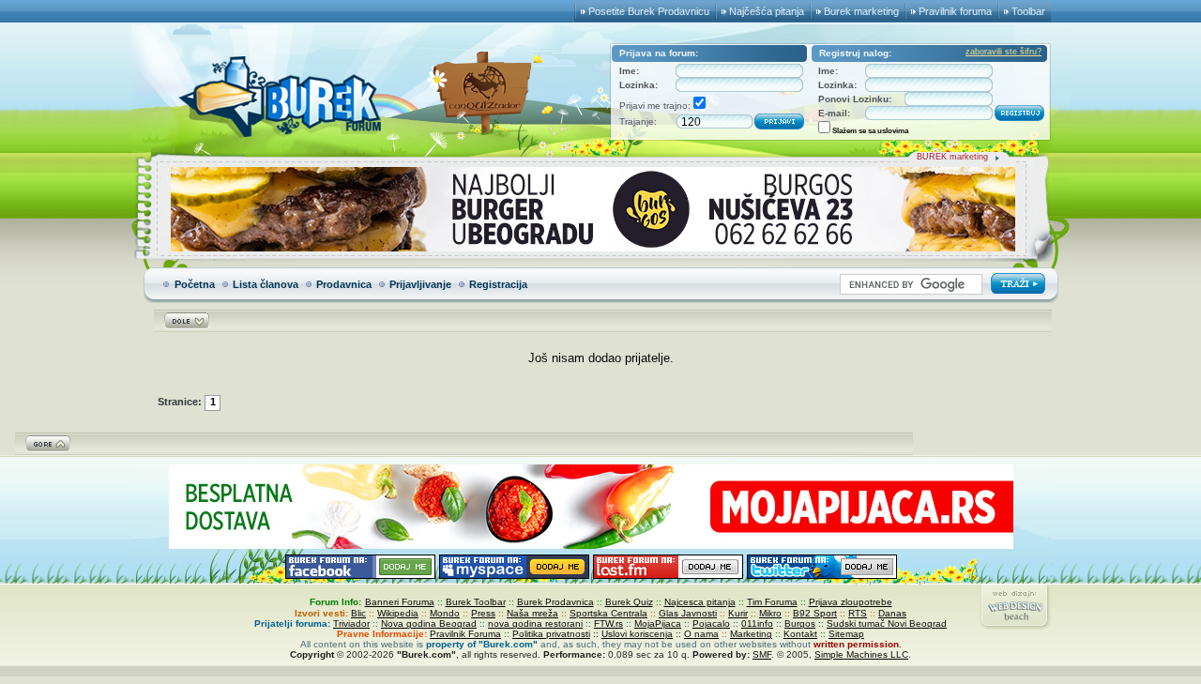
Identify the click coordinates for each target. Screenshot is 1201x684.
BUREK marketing (952, 156)
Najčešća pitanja (766, 11)
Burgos (799, 623)
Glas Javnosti (688, 613)
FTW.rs (608, 623)
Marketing (751, 634)
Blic (358, 613)
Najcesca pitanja (700, 602)
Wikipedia (397, 613)
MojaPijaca (657, 623)
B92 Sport (815, 613)
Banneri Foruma (399, 602)
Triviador (351, 623)
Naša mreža (532, 613)
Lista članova (265, 284)
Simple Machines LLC (861, 654)
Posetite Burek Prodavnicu (648, 11)
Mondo (445, 613)
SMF (762, 654)
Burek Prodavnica (555, 602)
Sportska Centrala (608, 613)
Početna (195, 284)
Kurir (738, 613)
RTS (857, 613)
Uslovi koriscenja (637, 634)
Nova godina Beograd (429, 623)
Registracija (498, 284)
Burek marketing (861, 11)
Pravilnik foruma (955, 11)
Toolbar (1028, 11)
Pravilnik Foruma (465, 634)
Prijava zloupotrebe (850, 602)
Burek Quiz (629, 602)
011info (757, 623)
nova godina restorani (535, 623)
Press (483, 613)
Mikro (770, 613)
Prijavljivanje (420, 284)
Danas (892, 613)
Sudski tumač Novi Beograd (887, 623)
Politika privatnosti (551, 634)
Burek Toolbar (476, 602)
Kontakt (800, 634)
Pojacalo (711, 623)
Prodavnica (344, 284)
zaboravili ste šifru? (1003, 51)
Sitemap (846, 634)
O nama (701, 634)
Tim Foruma (772, 602)
